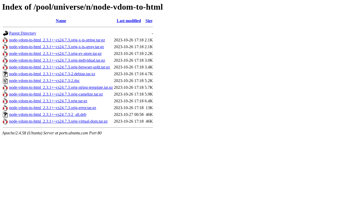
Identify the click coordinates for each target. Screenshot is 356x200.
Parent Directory (22, 33)
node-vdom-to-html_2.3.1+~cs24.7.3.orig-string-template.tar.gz (61, 87)
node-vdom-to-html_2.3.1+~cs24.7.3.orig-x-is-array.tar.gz (56, 47)
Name (61, 20)
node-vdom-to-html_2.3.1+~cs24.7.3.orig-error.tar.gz (52, 107)
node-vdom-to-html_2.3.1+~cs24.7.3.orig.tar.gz (48, 101)
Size (148, 20)
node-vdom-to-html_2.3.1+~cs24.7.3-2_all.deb (47, 114)
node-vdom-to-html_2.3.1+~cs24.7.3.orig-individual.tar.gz (57, 60)
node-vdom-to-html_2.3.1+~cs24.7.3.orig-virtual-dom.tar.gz (58, 121)
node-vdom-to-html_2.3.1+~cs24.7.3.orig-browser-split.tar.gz (59, 67)
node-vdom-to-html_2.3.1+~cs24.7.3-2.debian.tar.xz (52, 74)
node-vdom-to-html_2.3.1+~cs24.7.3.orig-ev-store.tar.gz (55, 53)
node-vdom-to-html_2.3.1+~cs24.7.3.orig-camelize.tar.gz (56, 94)
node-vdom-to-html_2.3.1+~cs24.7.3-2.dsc (44, 80)
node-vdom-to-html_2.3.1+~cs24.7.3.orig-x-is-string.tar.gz (57, 40)
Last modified (129, 20)
